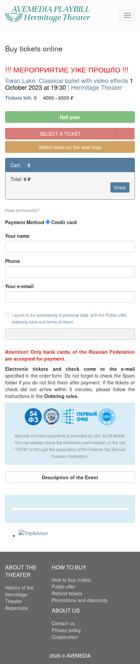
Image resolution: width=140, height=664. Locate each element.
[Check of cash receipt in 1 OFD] (79, 419)
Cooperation (65, 636)
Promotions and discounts (79, 600)
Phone (12, 261)
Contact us (63, 623)
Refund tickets (67, 593)
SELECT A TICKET (60, 133)
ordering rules (25, 322)
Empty (120, 187)
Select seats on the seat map (70, 147)
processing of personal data (62, 315)
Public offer (116, 315)
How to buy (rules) (71, 579)
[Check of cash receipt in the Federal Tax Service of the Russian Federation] (51, 419)
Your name (17, 235)
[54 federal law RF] (33, 419)
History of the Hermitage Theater (19, 594)
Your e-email (19, 286)
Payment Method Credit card (41, 222)
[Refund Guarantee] (106, 419)
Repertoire (16, 607)
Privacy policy (66, 630)
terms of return (60, 322)
